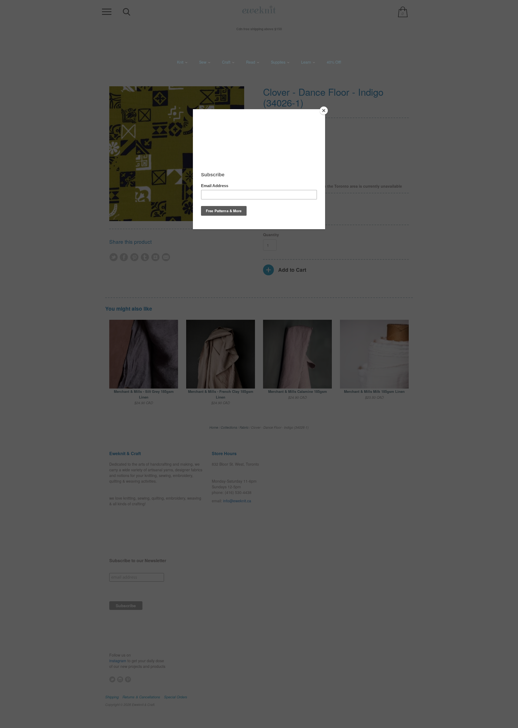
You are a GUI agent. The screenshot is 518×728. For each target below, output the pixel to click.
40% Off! (334, 62)
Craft (226, 62)
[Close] (324, 111)
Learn (306, 62)
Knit (181, 62)
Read (251, 62)
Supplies (279, 62)
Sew (203, 62)
